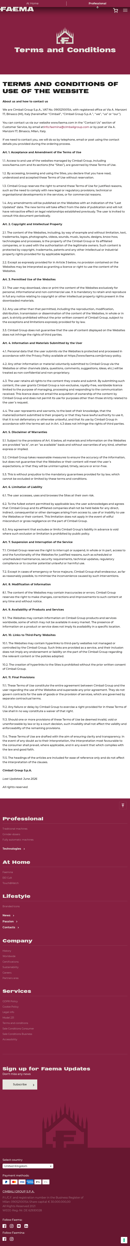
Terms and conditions (15, 1023)
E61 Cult (7, 877)
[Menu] (125, 10)
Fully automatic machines (18, 839)
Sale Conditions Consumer (18, 1028)
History (7, 950)
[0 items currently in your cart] (115, 10)
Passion (9, 921)
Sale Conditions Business (17, 1034)
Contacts (9, 927)
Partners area (10, 978)
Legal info (8, 1012)
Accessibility (10, 1039)
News (7, 915)
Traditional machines (15, 828)
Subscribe (20, 1084)
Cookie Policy (11, 1006)
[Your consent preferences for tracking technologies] (124, 1240)
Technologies (12, 848)
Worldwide (9, 956)
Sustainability (11, 967)
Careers (7, 972)
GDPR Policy (10, 1001)
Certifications (11, 961)
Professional (97, 3)
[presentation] (65, 623)
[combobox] (28, 1167)
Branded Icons (11, 906)
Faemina (8, 872)
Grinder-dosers (11, 834)
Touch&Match (11, 883)
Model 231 (8, 1017)
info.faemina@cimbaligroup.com (66, 127)
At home (32, 3)
